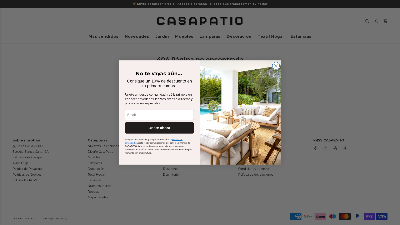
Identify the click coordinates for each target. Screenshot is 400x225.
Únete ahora (159, 128)
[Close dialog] (276, 65)
